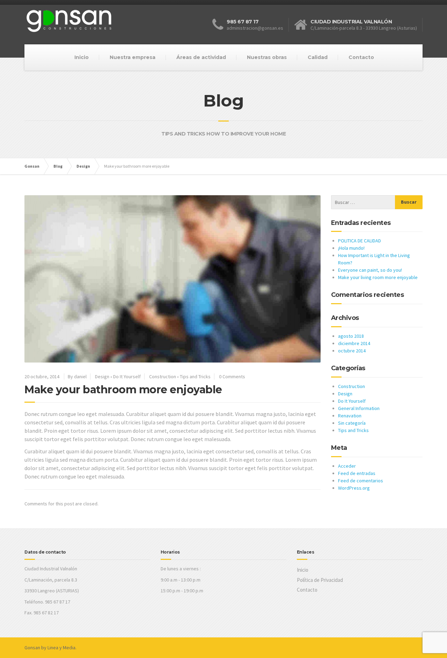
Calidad (318, 57)
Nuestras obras (267, 57)
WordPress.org (354, 488)
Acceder (347, 466)
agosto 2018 (351, 336)
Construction (162, 376)
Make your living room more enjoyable (378, 277)
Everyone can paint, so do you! (370, 270)
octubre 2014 (352, 351)
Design (102, 376)
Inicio (81, 57)
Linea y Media (61, 647)
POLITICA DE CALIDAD (359, 240)
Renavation (349, 415)
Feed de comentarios (360, 480)
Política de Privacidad (320, 580)
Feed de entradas (356, 473)
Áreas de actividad (201, 57)
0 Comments (232, 376)
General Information (359, 408)
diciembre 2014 (354, 343)
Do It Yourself (127, 376)
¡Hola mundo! (351, 248)
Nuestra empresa (132, 57)
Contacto (361, 57)
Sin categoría (352, 423)
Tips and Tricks (195, 376)
